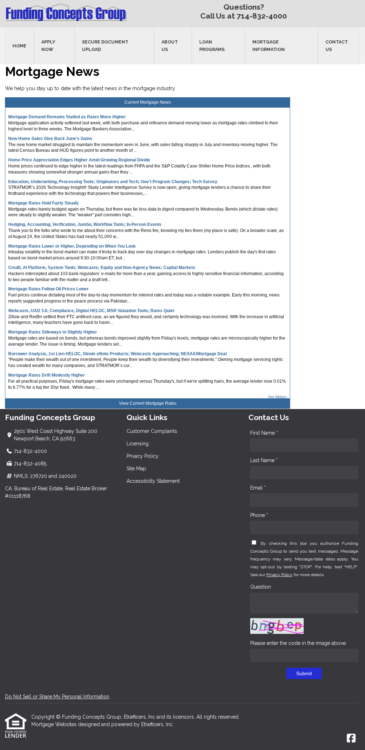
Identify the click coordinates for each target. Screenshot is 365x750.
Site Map (136, 468)
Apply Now (48, 45)
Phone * (259, 515)
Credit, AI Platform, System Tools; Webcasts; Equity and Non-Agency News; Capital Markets (101, 267)
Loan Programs (212, 45)
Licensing (138, 443)
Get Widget (277, 397)
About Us (169, 45)
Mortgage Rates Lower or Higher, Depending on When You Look (72, 246)
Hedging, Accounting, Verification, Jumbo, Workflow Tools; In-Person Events (84, 224)
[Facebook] (351, 738)
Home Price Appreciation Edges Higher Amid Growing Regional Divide (79, 159)
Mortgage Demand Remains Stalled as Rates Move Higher (67, 116)
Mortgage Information (268, 45)
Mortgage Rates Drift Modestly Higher (46, 375)
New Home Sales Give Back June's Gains (50, 138)
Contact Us (336, 45)
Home (19, 45)
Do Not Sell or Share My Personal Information (57, 696)
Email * (258, 488)
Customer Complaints (152, 431)
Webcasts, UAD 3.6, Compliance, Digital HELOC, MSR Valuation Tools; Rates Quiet (91, 310)
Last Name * (264, 460)
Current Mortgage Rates (153, 403)
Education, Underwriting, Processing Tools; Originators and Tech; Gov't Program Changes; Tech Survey (112, 181)
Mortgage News (155, 102)
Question (260, 587)
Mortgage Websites (54, 724)
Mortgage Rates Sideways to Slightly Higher (52, 332)
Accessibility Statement (153, 481)
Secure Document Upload (105, 45)
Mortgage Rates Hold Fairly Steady (43, 203)
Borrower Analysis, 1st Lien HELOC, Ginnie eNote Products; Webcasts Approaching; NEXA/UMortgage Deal (117, 353)
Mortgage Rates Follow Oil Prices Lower (48, 288)
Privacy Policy (143, 456)
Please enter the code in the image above (298, 643)
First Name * (264, 433)
